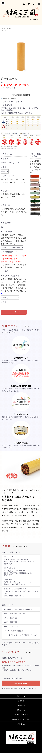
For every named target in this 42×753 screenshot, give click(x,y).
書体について (21, 710)
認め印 (10, 28)
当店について (21, 696)
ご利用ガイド (21, 705)
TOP (2, 26)
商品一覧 (4, 30)
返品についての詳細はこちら (9, 98)
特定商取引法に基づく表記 (21, 719)
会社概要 (21, 701)
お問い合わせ (21, 724)
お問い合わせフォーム (21, 683)
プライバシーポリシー (21, 714)
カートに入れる (13, 312)
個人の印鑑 (4, 28)
